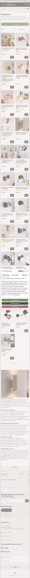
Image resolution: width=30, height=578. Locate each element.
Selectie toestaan (15, 303)
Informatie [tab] (24, 275)
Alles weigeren (15, 306)
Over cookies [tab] (15, 275)
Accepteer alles (15, 300)
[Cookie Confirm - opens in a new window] (23, 271)
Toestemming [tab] (5, 275)
